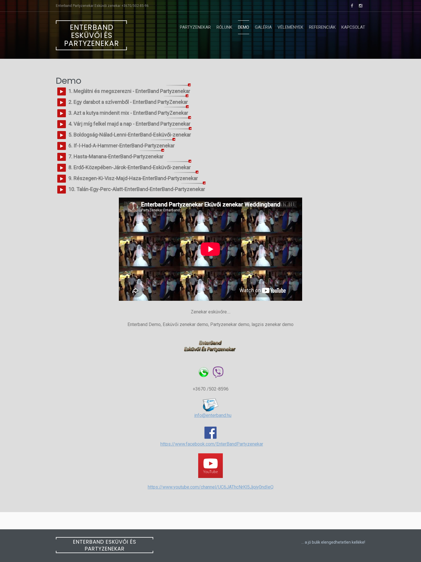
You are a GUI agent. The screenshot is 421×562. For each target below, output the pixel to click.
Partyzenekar (195, 27)
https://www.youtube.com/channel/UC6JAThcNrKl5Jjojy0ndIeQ (211, 487)
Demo (243, 27)
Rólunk (224, 27)
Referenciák (322, 27)
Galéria (263, 27)
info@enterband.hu (212, 415)
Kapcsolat (353, 27)
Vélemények (290, 27)
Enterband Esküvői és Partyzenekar (91, 35)
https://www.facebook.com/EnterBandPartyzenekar (211, 444)
